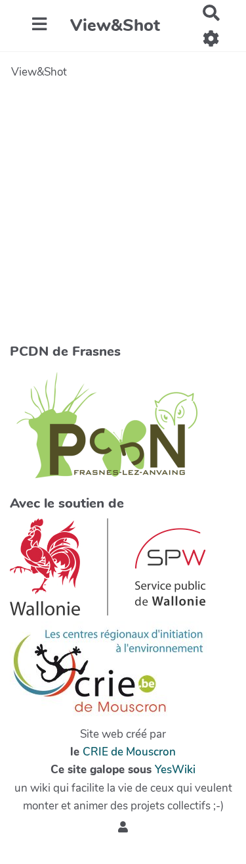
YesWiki (175, 769)
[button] (123, 828)
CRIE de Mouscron (129, 751)
